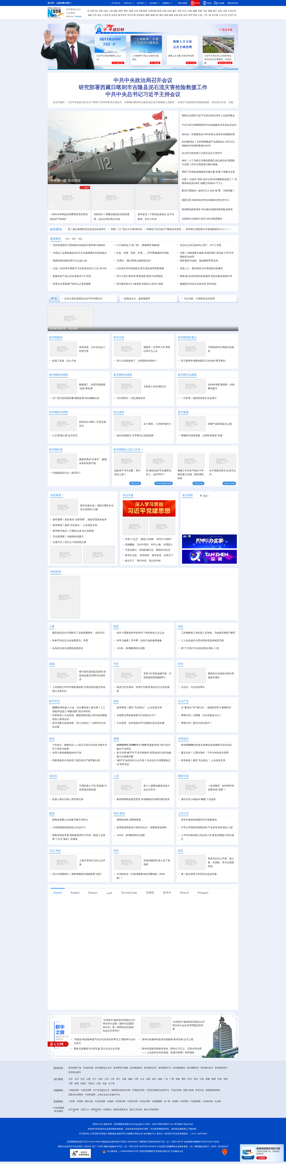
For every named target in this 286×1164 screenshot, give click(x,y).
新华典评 (144, 572)
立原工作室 (198, 483)
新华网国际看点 (187, 337)
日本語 (150, 926)
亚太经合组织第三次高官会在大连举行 (202, 153)
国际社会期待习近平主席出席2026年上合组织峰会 (208, 115)
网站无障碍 (182, 3)
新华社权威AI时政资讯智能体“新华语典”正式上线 (167, 1073)
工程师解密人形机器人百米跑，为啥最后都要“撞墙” (208, 649)
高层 (101, 10)
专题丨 (185, 179)
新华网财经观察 (58, 375)
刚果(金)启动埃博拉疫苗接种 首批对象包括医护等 (206, 276)
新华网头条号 (207, 1101)
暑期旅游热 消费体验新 (129, 853)
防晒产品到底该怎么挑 (220, 423)
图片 (215, 10)
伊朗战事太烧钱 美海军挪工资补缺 (205, 252)
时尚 (190, 14)
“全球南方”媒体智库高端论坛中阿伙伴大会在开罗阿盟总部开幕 (188, 1059)
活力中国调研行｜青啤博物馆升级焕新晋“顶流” (76, 908)
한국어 (167, 926)
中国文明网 (86, 1124)
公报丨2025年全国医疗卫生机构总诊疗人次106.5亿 (80, 268)
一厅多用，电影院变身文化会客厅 (199, 398)
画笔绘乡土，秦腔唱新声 (137, 298)
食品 (99, 14)
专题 (230, 102)
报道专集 (227, 29)
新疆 (76, 1117)
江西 (136, 1113)
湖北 (154, 1113)
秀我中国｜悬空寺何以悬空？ (196, 757)
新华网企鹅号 (75, 1106)
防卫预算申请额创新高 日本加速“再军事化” (203, 360)
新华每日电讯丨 (61, 548)
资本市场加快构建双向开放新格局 (199, 853)
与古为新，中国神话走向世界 (199, 298)
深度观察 (55, 512)
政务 (220, 10)
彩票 (181, 14)
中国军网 (184, 1135)
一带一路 (207, 14)
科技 (165, 10)
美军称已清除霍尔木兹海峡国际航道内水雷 (208, 229)
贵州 (196, 1113)
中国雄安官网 (138, 1124)
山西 (88, 1113)
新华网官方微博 (121, 1101)
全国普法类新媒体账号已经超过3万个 (136, 749)
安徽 (124, 1113)
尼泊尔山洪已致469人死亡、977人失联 (200, 245)
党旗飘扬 (130, 561)
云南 (202, 1113)
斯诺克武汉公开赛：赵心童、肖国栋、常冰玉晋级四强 (221, 896)
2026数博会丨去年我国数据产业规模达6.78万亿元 (208, 141)
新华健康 (183, 412)
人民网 (72, 1135)
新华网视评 (56, 337)
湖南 (160, 1113)
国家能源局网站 (213, 1124)
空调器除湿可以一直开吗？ (66, 472)
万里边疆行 (131, 567)
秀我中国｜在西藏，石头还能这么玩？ (201, 749)
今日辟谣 (121, 757)
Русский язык (129, 926)
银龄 (147, 14)
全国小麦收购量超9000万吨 (66, 786)
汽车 (95, 14)
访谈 (205, 10)
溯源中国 (154, 14)
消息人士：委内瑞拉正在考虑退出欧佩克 (201, 268)
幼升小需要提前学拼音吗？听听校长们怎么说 (140, 649)
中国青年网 (120, 1135)
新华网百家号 (221, 1101)
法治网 (217, 1135)
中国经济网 (132, 1135)
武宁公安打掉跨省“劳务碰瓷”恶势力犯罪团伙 (139, 276)
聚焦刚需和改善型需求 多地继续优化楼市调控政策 (143, 833)
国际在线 (89, 1135)
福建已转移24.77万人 (211, 183)
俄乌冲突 (141, 577)
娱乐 (186, 14)
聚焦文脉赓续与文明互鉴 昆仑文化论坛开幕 (97, 1082)
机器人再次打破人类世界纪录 (67, 833)
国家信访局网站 (76, 1128)
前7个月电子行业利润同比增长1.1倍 (200, 665)
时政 (106, 10)
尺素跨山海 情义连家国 (81, 548)
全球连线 (152, 10)
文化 (185, 10)
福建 (130, 1113)
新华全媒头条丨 (88, 522)
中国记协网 (176, 1124)
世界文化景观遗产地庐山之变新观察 (72, 283)
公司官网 (70, 12)
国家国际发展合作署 (120, 1124)
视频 (210, 10)
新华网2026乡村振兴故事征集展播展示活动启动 (206, 779)
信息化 (114, 14)
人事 (111, 10)
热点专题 (128, 512)
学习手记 (191, 62)
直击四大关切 (219, 102)
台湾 (136, 10)
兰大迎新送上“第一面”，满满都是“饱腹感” (138, 245)
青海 (225, 1113)
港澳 (131, 10)
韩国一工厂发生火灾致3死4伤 (126, 229)
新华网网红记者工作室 (127, 449)
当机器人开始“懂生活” (154, 386)
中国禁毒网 (90, 1128)
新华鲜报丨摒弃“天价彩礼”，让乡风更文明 (75, 542)
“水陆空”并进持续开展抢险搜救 (193, 102)
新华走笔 (156, 572)
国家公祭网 (188, 1124)
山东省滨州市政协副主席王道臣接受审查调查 (140, 268)
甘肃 (219, 1113)
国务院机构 (96, 1143)
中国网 (80, 1135)
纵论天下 (130, 577)
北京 (71, 1113)
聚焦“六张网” (147, 556)
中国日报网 (100, 1135)
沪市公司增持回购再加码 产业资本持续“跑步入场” (207, 861)
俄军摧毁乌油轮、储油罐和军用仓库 (199, 260)
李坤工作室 (135, 483)
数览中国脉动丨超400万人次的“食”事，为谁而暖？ (208, 190)
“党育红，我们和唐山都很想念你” (133, 260)
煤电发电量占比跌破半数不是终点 (70, 853)
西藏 (208, 1113)
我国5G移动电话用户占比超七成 (70, 260)
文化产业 (232, 14)
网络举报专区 (233, 3)
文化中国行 (143, 561)
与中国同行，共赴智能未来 (131, 398)
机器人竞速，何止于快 (64, 360)
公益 (200, 14)
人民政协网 (207, 1135)
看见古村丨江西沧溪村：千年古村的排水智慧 (205, 786)
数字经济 (122, 14)
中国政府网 (74, 1124)
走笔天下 (168, 572)
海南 (178, 1113)
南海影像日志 (146, 567)
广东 (166, 1113)
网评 (126, 10)
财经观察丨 (59, 536)
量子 (174, 10)
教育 (159, 10)
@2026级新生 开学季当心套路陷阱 (135, 435)
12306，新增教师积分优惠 (131, 665)
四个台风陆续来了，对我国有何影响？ (137, 360)
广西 (172, 1113)
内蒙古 (83, 1117)
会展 (176, 14)
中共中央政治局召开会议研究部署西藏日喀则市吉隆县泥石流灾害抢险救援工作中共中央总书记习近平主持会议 (143, 87)
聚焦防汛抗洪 (163, 567)
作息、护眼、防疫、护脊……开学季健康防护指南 (142, 252)
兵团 (99, 1117)
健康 (195, 10)
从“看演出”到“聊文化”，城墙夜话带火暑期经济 (206, 741)
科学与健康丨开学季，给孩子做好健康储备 (139, 657)
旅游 (166, 14)
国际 (116, 10)
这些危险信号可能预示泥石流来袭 (146, 757)
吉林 (100, 1113)
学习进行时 (92, 10)
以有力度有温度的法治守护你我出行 (83, 298)
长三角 (111, 1117)
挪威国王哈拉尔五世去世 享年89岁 (198, 283)
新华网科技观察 (123, 375)
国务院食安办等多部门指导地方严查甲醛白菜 (76, 794)
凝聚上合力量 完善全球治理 (181, 55)
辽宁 (94, 1113)
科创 (169, 10)
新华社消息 (131, 572)
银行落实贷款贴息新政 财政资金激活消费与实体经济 (92, 709)
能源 (171, 14)
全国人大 (85, 1143)
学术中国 (131, 14)
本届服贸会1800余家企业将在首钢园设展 (213, 134)
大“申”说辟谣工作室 (163, 483)
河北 (82, 1113)
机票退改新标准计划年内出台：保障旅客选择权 (142, 861)
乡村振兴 (140, 14)
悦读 (195, 14)
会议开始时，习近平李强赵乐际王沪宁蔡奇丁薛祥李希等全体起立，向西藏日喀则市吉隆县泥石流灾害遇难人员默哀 (113, 102)
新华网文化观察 (187, 375)
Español (75, 926)
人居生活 (106, 14)
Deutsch (184, 926)
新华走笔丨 (144, 214)
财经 (121, 10)
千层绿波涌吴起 (158, 214)
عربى (109, 926)
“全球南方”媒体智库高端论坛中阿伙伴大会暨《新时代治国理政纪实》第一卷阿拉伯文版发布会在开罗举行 (119, 1059)
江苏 (112, 1113)
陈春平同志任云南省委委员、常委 (70, 657)
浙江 (118, 1113)
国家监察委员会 (120, 1143)
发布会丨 (186, 134)
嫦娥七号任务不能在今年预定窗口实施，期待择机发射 (191, 474)
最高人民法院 (136, 1143)
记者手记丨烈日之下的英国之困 (69, 559)
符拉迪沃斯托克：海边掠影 (63, 328)
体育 (180, 10)
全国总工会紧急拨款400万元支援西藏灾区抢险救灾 (80, 252)
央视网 (110, 1135)
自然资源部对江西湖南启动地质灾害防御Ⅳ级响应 (79, 245)
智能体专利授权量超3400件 (196, 145)
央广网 (167, 1135)
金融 (90, 14)
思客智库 (143, 10)
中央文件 (232, 10)
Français (92, 926)
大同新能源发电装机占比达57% (69, 861)
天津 (76, 1113)
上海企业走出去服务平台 (108, 1128)
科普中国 (199, 1124)
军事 (200, 10)
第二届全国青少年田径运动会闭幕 (199, 908)
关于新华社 (115, 3)
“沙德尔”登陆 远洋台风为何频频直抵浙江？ (211, 179)
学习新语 (155, 62)
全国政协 (107, 1143)
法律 (225, 10)
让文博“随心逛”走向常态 (65, 435)
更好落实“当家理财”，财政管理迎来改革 (86, 536)
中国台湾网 (144, 1135)
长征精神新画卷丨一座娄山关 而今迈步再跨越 (82, 180)
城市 (161, 14)
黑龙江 (91, 1117)
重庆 (184, 1113)
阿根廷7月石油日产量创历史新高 (164, 229)
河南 (148, 1113)
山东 (142, 1113)
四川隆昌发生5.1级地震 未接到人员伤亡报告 (139, 283)
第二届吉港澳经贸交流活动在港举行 (87, 229)
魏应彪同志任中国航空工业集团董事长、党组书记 (78, 649)
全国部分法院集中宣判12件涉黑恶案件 (202, 218)
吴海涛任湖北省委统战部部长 (67, 665)
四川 (190, 1113)
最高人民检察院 (151, 1143)
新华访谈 (119, 337)
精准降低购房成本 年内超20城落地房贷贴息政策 (207, 209)
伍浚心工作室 (229, 483)
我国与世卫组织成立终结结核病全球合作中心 (205, 200)
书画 (190, 10)
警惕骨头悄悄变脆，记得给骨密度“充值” (202, 435)
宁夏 (71, 1117)
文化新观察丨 (60, 553)
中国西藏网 (157, 1135)
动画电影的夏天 (75, 553)
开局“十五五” (131, 556)
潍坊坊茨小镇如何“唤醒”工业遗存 (198, 833)
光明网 (175, 1135)
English (58, 926)
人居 (116, 810)
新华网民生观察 (58, 412)
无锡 (104, 1117)
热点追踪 (119, 412)
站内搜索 (220, 3)
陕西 (214, 1113)
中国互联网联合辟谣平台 (157, 1124)
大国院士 (168, 561)
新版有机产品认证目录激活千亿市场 (72, 276)
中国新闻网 (195, 1135)
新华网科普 (56, 449)
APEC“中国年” (164, 556)
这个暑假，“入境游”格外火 (157, 423)
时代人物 (156, 561)
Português (203, 926)
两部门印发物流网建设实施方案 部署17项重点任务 (208, 171)
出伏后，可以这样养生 (193, 721)
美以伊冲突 (155, 577)
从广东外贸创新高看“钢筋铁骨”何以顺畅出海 (75, 398)
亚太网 (215, 14)
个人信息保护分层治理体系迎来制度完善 (202, 657)
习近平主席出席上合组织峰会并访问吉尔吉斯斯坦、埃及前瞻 (217, 59)
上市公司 (223, 14)
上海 (106, 1113)
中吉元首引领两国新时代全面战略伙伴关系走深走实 (209, 124)
